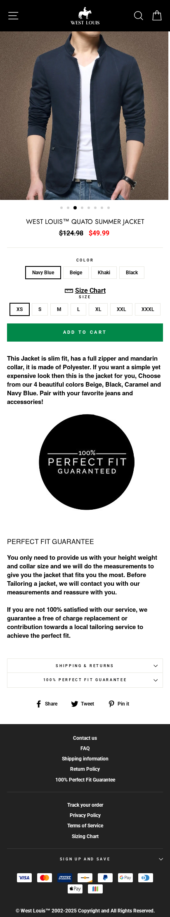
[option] (85, 115)
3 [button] (75, 208)
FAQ (85, 748)
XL (98, 309)
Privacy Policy (85, 815)
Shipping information (85, 759)
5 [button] (89, 209)
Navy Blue (43, 273)
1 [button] (62, 209)
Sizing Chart (85, 836)
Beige (76, 273)
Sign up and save (85, 859)
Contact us (85, 738)
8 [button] (109, 209)
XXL (121, 309)
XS (20, 309)
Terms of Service (85, 826)
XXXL (148, 309)
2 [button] (69, 209)
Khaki (104, 273)
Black (132, 273)
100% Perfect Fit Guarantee (85, 680)
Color (85, 260)
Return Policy (85, 769)
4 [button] (83, 209)
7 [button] (103, 209)
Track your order (85, 805)
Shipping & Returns (85, 666)
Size (85, 297)
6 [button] (96, 209)
